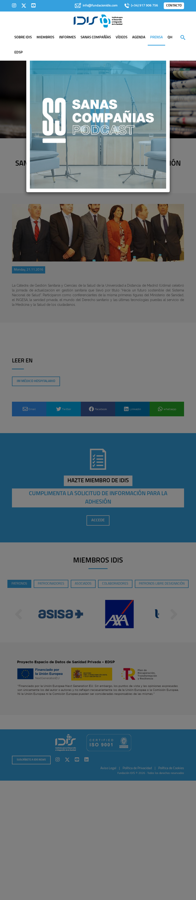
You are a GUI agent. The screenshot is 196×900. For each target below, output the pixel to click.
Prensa (156, 37)
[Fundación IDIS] (98, 21)
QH (170, 37)
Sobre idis (23, 37)
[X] (24, 5)
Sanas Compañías (96, 37)
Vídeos (121, 37)
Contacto (174, 5)
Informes (67, 37)
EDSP (18, 52)
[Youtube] (33, 5)
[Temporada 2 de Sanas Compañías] (98, 120)
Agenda (138, 37)
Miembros (45, 37)
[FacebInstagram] (14, 5)
